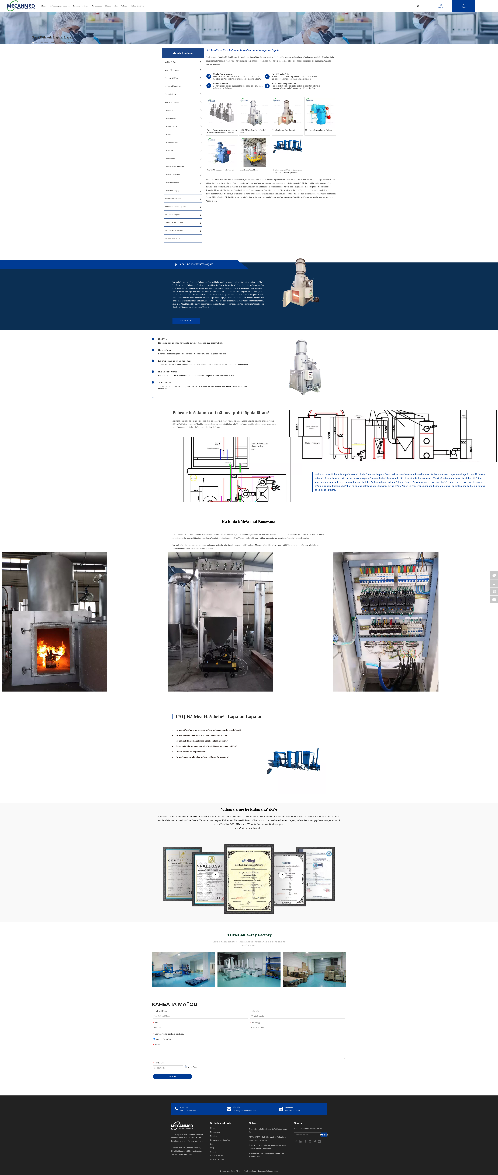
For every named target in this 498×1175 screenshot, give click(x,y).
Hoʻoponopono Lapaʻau (60, 6)
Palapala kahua (272, 1171)
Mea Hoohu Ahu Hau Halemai (283, 130)
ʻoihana (124, 6)
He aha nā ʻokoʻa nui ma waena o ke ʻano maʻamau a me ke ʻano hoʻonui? (208, 730)
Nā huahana (97, 6)
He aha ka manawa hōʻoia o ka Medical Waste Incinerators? (202, 757)
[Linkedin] (301, 1141)
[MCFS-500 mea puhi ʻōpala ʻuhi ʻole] (222, 152)
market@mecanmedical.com (244, 1110)
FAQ (212, 1148)
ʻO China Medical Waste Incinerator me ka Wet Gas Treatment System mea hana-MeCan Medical (287, 171)
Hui (116, 6)
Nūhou (108, 6)
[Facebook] (296, 1141)
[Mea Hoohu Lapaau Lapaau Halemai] (320, 112)
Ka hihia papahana (80, 6)
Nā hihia (213, 1136)
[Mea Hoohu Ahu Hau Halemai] (287, 112)
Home (43, 6)
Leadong (261, 1171)
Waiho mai (173, 1076)
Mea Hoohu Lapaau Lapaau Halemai (318, 130)
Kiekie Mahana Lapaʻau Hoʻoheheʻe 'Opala (253, 131)
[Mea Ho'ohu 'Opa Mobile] (255, 152)
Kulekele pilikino (217, 1160)
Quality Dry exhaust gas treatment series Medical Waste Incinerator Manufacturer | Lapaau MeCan (222, 131)
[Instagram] (319, 1141)
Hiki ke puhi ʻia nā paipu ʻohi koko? (192, 752)
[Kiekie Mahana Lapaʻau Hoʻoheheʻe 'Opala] (255, 112)
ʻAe (157, 1039)
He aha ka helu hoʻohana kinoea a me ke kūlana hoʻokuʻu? (202, 741)
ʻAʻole (168, 1039)
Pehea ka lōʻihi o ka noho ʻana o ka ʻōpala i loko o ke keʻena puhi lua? (206, 746)
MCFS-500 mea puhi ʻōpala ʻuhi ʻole (220, 170)
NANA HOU (186, 320)
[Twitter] (315, 1141)
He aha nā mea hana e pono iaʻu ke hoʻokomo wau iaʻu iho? (202, 735)
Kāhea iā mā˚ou (137, 6)
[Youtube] (310, 1141)
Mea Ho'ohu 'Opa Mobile (249, 170)
